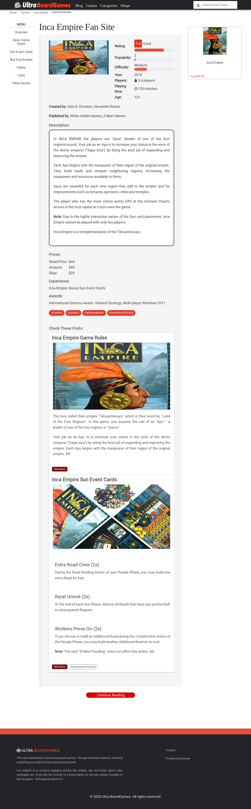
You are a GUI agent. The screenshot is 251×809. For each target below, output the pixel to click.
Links (21, 75)
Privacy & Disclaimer (178, 758)
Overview (21, 32)
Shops (125, 5)
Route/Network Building (121, 312)
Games (91, 5)
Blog (79, 5)
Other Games (21, 83)
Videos (21, 67)
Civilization (56, 312)
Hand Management (94, 312)
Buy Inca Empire (21, 60)
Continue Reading (111, 695)
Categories (108, 5)
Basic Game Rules (21, 42)
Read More (59, 469)
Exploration (73, 312)
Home (12, 12)
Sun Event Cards (21, 52)
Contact (171, 750)
